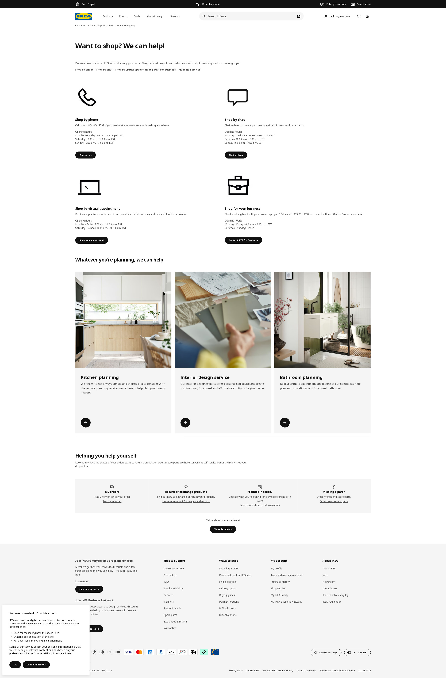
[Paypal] (160, 652)
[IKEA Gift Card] (193, 652)
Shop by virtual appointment (133, 69)
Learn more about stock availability (260, 505)
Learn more (82, 581)
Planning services (190, 69)
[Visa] (128, 652)
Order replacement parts (334, 501)
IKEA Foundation (331, 601)
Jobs (325, 575)
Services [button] (175, 16)
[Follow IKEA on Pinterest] (102, 652)
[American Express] (150, 652)
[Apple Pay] (171, 652)
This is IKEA (329, 568)
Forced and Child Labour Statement (337, 670)
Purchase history (280, 581)
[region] (46, 640)
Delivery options (228, 588)
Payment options (229, 601)
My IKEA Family (279, 595)
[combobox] (247, 16)
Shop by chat (104, 69)
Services (168, 595)
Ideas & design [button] (155, 16)
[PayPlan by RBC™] (214, 652)
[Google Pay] (182, 652)
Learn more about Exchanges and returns (186, 501)
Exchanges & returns (175, 621)
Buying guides (227, 595)
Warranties (170, 628)
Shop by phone (84, 69)
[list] (223, 352)
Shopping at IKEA (229, 568)
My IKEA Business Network (286, 601)
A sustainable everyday (335, 595)
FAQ (166, 581)
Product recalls (172, 608)
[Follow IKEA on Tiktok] (94, 652)
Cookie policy (252, 670)
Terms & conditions (306, 670)
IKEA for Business (165, 69)
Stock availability (173, 588)
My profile (276, 568)
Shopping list (278, 588)
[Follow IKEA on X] (110, 652)
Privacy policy (236, 670)
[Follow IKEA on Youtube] (118, 652)
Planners (169, 601)
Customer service (174, 568)
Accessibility (364, 670)
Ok (15, 664)
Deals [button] (136, 16)
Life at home (329, 588)
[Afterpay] (204, 652)
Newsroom (328, 581)
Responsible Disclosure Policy (278, 670)
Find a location (227, 581)
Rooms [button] (123, 16)
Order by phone (228, 615)
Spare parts (170, 615)
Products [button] (108, 16)
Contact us (170, 575)
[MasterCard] (139, 652)
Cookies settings (36, 664)
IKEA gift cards (227, 608)
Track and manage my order (287, 575)
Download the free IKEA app (235, 575)
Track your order (112, 501)
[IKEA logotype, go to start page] (83, 16)
